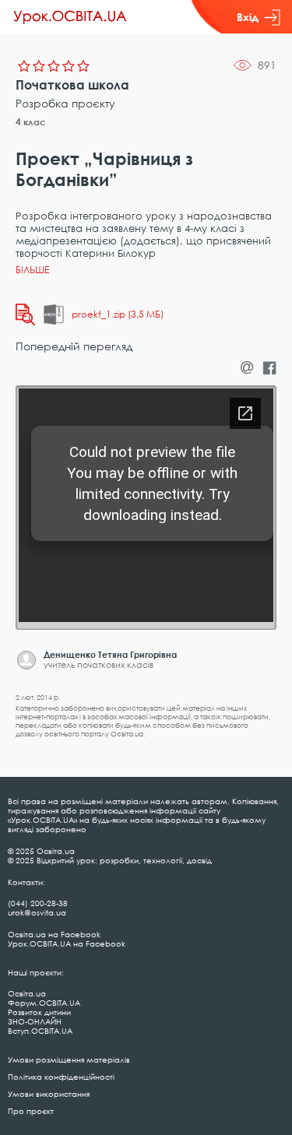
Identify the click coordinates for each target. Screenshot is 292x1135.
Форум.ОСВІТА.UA (44, 1002)
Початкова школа (72, 85)
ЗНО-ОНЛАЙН (35, 1021)
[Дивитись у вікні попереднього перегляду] (25, 314)
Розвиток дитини (39, 1012)
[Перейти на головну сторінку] (70, 17)
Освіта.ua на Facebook (54, 934)
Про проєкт (31, 1111)
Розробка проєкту (65, 103)
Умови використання (49, 1093)
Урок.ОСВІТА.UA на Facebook (66, 943)
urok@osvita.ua (37, 912)
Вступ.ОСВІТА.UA (40, 1030)
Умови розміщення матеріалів (69, 1059)
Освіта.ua (27, 993)
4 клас (31, 122)
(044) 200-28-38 (38, 903)
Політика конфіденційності (61, 1076)
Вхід (248, 16)
